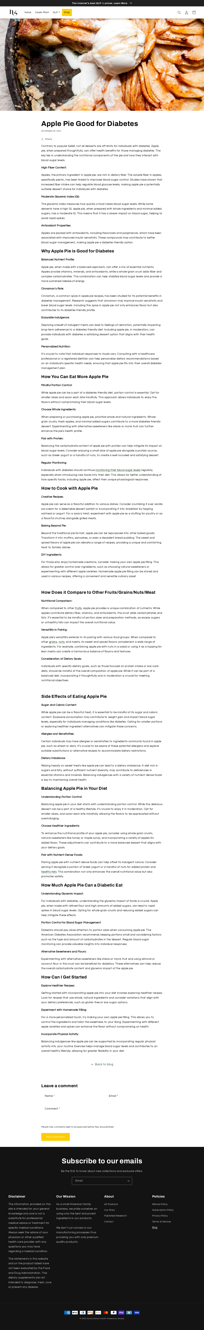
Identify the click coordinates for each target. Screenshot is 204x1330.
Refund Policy (160, 1204)
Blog (154, 1227)
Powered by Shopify (115, 1318)
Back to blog (104, 1064)
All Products (111, 1204)
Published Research (115, 1216)
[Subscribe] (128, 1181)
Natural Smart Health (96, 1318)
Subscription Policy (163, 1210)
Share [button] (48, 139)
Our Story (109, 1210)
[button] (179, 12)
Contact (108, 1221)
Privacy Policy (160, 1216)
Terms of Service (161, 1221)
